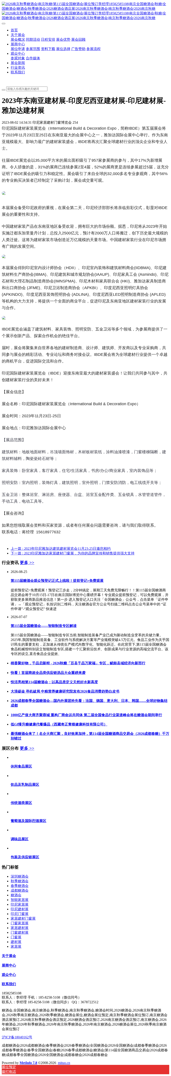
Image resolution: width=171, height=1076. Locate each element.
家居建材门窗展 (23, 918)
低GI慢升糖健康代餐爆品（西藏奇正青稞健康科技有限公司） (59, 724)
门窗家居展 (19, 923)
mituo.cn (64, 1063)
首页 (14, 30)
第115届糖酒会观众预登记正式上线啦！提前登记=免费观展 (57, 580)
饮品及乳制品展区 (25, 784)
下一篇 (72, 553)
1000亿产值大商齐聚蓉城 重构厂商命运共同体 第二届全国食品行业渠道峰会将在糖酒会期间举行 (86, 715)
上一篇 (61, 548)
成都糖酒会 (19, 890)
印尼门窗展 (19, 914)
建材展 (16, 942)
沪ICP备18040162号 (17, 1037)
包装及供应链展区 (25, 857)
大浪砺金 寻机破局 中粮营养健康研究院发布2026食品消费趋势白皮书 (65, 691)
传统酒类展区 (21, 803)
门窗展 (16, 937)
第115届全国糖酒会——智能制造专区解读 (44, 626)
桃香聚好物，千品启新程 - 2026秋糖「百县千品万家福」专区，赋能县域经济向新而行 (78, 663)
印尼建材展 (19, 909)
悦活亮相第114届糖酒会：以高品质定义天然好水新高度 (54, 682)
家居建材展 (19, 928)
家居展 (16, 946)
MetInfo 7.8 (28, 1063)
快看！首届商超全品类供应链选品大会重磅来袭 (48, 673)
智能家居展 (19, 900)
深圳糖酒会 (19, 876)
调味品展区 (19, 839)
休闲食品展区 (21, 766)
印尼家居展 (19, 904)
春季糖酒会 (19, 886)
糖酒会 (16, 895)
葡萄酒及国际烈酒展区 (28, 821)
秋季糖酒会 (19, 881)
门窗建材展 (19, 932)
